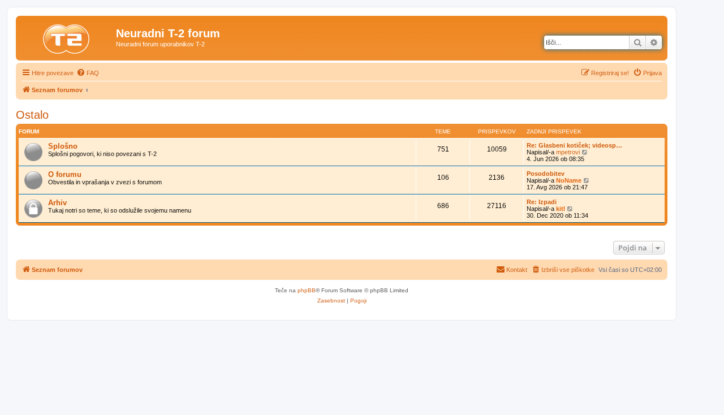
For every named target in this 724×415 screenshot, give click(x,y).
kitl (560, 208)
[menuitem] (87, 73)
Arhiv (57, 202)
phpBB (307, 290)
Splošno (62, 146)
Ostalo (32, 115)
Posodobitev (545, 173)
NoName (568, 180)
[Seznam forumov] (67, 37)
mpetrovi (568, 152)
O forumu (64, 174)
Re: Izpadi (542, 201)
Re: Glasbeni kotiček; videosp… (574, 145)
